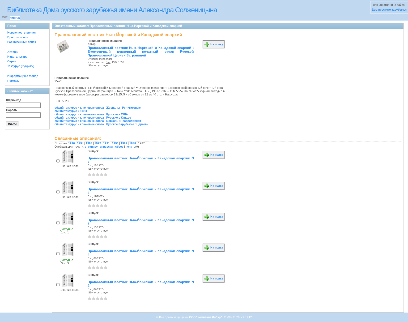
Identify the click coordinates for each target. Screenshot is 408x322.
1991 (106, 143)
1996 (71, 143)
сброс (119, 146)
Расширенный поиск (21, 42)
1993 (89, 143)
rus (17, 18)
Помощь (13, 80)
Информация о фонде (22, 76)
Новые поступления (21, 32)
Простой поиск (17, 37)
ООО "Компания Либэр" (206, 317)
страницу (91, 146)
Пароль (11, 110)
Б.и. (108, 62)
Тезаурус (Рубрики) (20, 66)
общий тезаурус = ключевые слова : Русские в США (91, 114)
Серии (11, 61)
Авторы (12, 52)
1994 (80, 143)
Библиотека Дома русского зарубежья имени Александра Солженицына (112, 10)
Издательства (17, 56)
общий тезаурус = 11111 (71, 111)
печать (130, 146)
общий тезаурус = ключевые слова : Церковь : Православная (98, 121)
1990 (115, 143)
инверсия (106, 146)
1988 (132, 143)
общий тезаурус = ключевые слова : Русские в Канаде (93, 117)
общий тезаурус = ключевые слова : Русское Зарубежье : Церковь (101, 124)
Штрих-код (13, 100)
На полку (216, 44)
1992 (97, 143)
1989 (124, 143)
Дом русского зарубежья (389, 9)
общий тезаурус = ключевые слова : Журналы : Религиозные (98, 107)
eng (12, 18)
